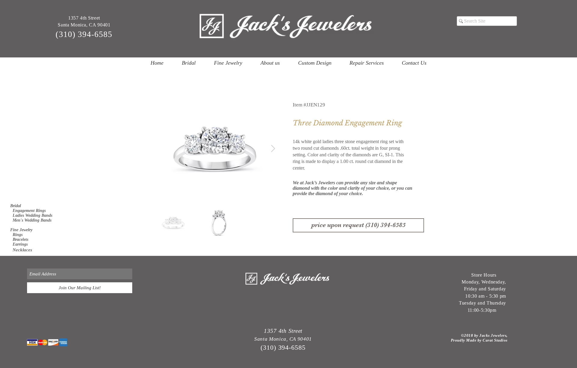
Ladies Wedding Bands (31, 215)
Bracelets (19, 239)
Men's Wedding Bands (30, 220)
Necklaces (21, 249)
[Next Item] (273, 148)
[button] (188, 62)
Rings (16, 234)
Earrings (19, 244)
